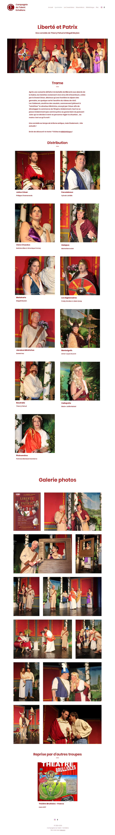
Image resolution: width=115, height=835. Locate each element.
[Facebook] (104, 7)
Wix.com (62, 830)
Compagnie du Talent (22, 6)
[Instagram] (101, 7)
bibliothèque (66, 132)
